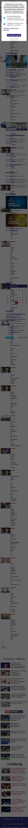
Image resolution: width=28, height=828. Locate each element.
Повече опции (14, 38)
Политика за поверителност (11, 28)
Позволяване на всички (14, 35)
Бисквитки (6, 30)
